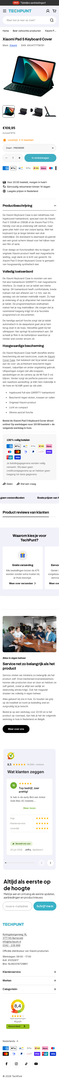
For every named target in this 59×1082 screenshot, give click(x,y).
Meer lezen (29, 808)
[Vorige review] (41, 863)
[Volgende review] (50, 863)
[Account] (48, 11)
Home (6, 30)
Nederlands (9, 1041)
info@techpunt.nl (12, 941)
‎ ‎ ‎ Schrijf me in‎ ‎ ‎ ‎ (45, 906)
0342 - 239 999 (11, 945)
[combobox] (29, 20)
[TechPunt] (13, 924)
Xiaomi (13, 45)
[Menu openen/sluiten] (5, 11)
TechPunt (17, 1076)
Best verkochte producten (27, 30)
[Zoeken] (52, 20)
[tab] (26, 513)
